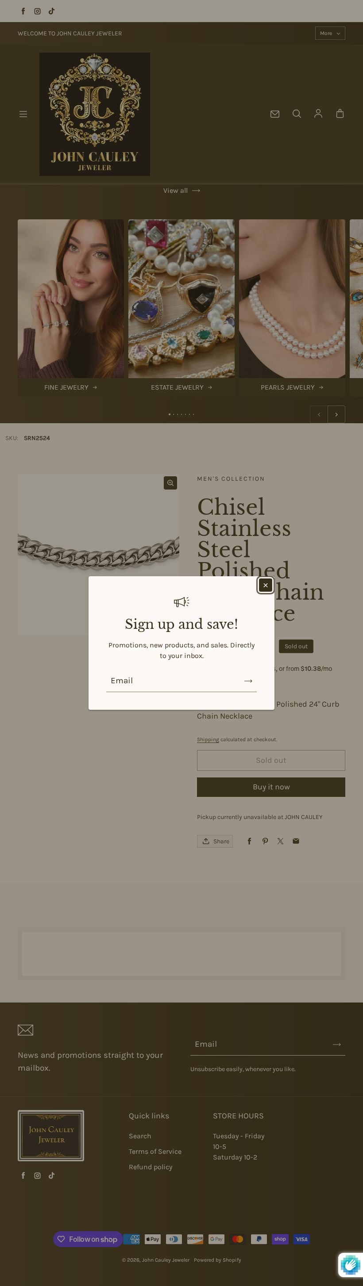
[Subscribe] (248, 681)
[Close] (265, 585)
